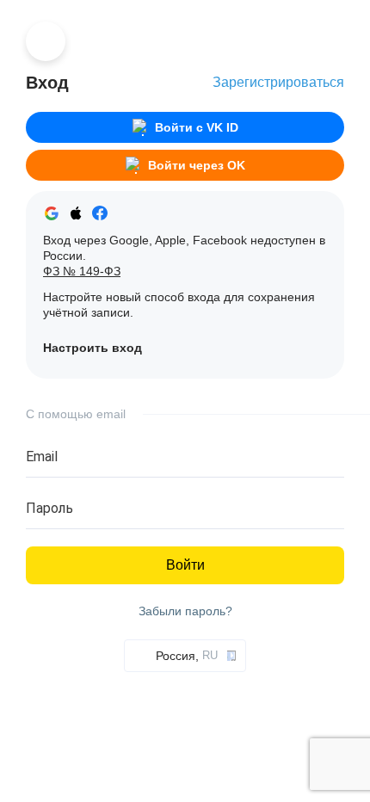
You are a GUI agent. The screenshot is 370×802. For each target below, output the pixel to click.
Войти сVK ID (196, 127)
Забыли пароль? (185, 611)
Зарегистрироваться (278, 82)
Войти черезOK (196, 165)
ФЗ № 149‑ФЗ (81, 271)
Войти (185, 565)
